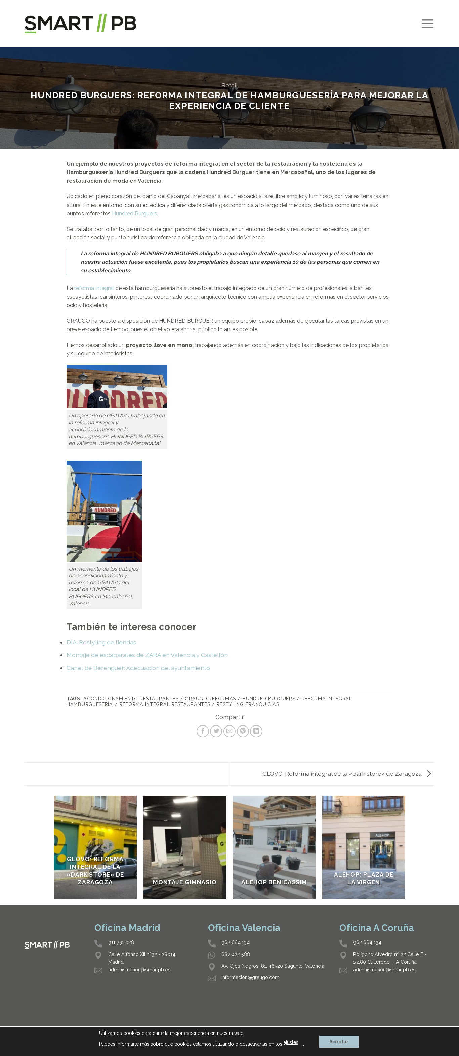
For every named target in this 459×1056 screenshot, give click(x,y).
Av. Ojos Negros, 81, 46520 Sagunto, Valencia (272, 966)
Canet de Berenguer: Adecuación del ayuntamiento (138, 667)
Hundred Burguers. (135, 213)
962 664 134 (235, 942)
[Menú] (427, 24)
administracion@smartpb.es (139, 969)
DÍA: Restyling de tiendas (101, 642)
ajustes (291, 1042)
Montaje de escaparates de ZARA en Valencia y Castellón (147, 654)
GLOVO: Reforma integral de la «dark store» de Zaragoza (342, 773)
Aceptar (338, 1041)
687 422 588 (235, 954)
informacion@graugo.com (250, 977)
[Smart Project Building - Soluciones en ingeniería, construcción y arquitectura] (80, 23)
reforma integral (94, 288)
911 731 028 (121, 942)
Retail (229, 85)
